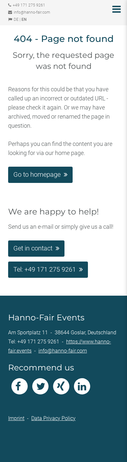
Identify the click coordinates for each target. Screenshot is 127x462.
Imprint (16, 418)
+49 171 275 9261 (29, 5)
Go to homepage (37, 174)
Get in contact (32, 248)
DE (16, 19)
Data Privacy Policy (53, 418)
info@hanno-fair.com (32, 12)
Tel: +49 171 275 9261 (44, 269)
